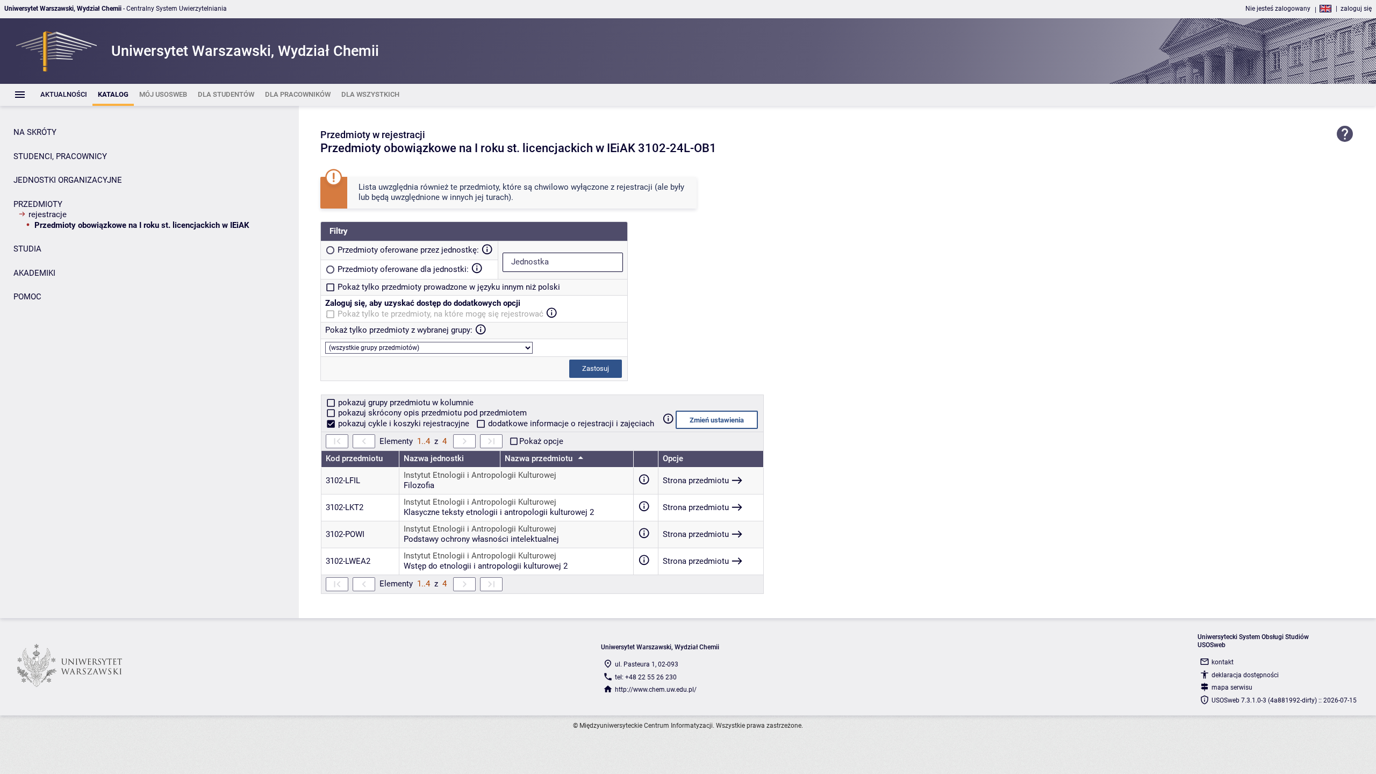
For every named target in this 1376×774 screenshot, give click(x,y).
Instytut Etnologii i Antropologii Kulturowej (480, 475)
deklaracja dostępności (1245, 675)
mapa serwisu (1232, 687)
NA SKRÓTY (34, 132)
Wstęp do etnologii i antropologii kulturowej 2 (486, 566)
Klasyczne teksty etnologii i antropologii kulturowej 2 (499, 512)
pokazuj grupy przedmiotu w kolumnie (405, 402)
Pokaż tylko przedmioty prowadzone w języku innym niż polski (449, 287)
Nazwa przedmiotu (540, 458)
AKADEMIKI (34, 273)
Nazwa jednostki (434, 458)
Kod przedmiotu (354, 458)
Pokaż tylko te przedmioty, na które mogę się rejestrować (440, 314)
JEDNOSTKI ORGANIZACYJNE (67, 180)
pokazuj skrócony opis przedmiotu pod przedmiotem (431, 413)
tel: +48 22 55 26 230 (646, 677)
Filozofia (419, 485)
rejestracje (47, 214)
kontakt (1223, 662)
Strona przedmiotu (696, 480)
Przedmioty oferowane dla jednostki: (403, 269)
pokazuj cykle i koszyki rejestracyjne (403, 423)
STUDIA (27, 249)
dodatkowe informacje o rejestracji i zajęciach (570, 423)
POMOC (27, 297)
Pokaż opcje (541, 441)
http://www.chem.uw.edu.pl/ (656, 689)
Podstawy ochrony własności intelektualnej (481, 539)
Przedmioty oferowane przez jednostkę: (408, 250)
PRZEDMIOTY (37, 204)
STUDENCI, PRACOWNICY (60, 156)
